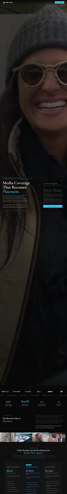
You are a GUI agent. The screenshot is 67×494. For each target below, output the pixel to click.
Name (44, 188)
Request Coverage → (52, 206)
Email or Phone (46, 193)
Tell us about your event (48, 197)
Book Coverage (59, 2)
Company (54, 188)
